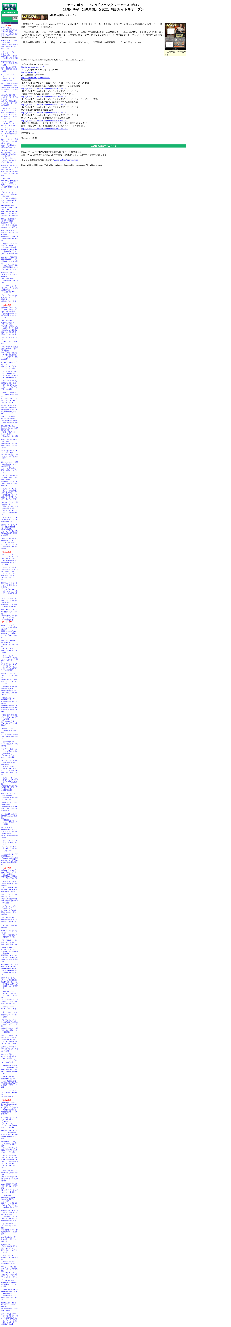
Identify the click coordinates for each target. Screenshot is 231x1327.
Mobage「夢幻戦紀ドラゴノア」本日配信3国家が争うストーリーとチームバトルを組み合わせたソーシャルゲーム (9, 223)
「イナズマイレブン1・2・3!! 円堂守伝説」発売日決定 (9, 744)
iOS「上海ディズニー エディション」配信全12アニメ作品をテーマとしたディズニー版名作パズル (9, 455)
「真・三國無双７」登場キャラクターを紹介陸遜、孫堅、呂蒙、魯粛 (9, 942)
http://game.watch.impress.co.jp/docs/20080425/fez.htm (44, 104)
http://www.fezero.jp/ (30, 72)
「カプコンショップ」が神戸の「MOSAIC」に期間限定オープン (9, 519)
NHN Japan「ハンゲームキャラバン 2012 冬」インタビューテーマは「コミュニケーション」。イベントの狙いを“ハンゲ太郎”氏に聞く (9, 589)
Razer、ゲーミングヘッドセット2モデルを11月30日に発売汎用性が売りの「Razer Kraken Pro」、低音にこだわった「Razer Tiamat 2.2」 (9, 631)
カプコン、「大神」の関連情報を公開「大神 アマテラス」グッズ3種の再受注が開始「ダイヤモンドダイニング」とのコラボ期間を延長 (9, 508)
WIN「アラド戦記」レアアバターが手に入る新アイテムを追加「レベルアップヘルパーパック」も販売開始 (9, 753)
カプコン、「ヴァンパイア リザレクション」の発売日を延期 (9, 1049)
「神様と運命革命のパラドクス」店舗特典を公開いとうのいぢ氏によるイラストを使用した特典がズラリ (9, 1069)
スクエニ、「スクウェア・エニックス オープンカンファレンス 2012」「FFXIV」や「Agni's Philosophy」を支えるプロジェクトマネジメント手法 (9, 573)
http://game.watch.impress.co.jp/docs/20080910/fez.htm (44, 96)
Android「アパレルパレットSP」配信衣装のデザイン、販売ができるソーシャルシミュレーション (9, 806)
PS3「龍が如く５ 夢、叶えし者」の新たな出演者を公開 (9, 1239)
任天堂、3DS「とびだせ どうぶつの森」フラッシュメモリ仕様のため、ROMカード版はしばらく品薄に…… (9, 44)
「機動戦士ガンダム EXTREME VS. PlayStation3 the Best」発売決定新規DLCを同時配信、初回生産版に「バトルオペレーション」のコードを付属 (9, 704)
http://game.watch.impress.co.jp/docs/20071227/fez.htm (44, 128)
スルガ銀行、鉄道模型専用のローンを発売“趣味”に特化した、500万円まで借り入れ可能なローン (9, 690)
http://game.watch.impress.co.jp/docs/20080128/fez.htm (44, 120)
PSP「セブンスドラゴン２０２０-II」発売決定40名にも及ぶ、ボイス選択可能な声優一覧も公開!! (9, 1134)
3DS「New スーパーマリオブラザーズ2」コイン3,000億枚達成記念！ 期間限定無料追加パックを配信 (9, 899)
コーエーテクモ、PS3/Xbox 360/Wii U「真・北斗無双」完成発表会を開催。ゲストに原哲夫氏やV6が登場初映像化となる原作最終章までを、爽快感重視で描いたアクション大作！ (9, 327)
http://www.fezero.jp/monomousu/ (35, 77)
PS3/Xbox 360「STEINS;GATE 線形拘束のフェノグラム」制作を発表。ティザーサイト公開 (9, 1248)
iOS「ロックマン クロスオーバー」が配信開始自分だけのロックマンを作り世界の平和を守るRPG (9, 409)
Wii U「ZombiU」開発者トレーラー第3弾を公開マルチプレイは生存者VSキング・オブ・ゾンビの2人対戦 (9, 87)
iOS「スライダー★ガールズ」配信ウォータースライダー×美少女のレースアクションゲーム (9, 443)
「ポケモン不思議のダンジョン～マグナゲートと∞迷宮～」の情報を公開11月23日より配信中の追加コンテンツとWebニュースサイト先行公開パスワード (9, 1161)
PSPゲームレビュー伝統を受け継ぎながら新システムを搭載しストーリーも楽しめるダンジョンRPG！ (9, 32)
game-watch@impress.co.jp (66, 160)
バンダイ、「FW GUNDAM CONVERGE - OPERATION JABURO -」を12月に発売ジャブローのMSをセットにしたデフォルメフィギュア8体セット (9, 156)
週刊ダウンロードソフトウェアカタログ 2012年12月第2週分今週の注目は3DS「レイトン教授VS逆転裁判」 (9, 602)
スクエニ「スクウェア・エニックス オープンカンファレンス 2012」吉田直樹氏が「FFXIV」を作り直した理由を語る (9, 874)
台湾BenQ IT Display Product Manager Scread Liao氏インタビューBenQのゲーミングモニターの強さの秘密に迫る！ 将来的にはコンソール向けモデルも (10, 1108)
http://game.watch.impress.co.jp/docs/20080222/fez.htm (44, 112)
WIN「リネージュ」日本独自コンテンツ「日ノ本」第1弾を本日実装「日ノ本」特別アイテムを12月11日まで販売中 (9, 1039)
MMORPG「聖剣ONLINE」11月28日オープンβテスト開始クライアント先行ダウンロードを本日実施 (9, 1058)
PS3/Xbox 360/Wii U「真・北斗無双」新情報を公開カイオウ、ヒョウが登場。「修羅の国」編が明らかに (9, 66)
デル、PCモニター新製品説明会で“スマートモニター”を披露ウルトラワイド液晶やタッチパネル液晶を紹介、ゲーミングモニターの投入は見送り (9, 353)
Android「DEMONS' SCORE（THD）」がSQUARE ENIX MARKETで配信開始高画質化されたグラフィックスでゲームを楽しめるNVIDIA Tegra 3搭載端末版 (9, 954)
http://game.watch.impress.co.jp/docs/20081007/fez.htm (44, 88)
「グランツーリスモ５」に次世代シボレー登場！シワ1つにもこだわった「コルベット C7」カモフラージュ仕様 (9, 385)
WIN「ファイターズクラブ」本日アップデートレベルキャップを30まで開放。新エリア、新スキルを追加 (9, 910)
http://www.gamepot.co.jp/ (32, 67)
